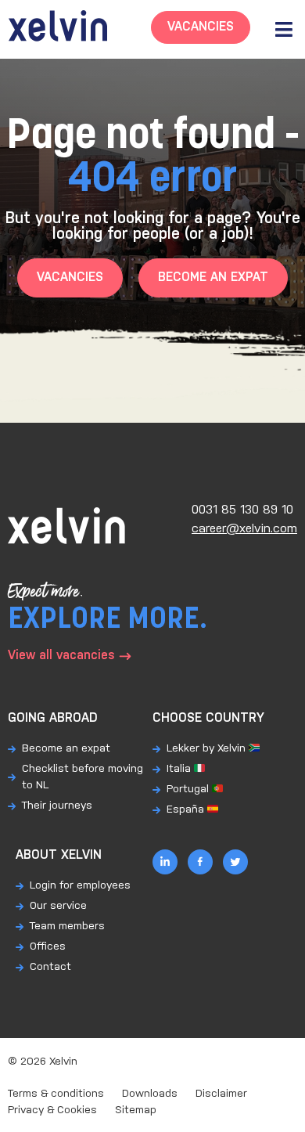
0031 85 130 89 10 (242, 510)
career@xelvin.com (244, 529)
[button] (283, 29)
